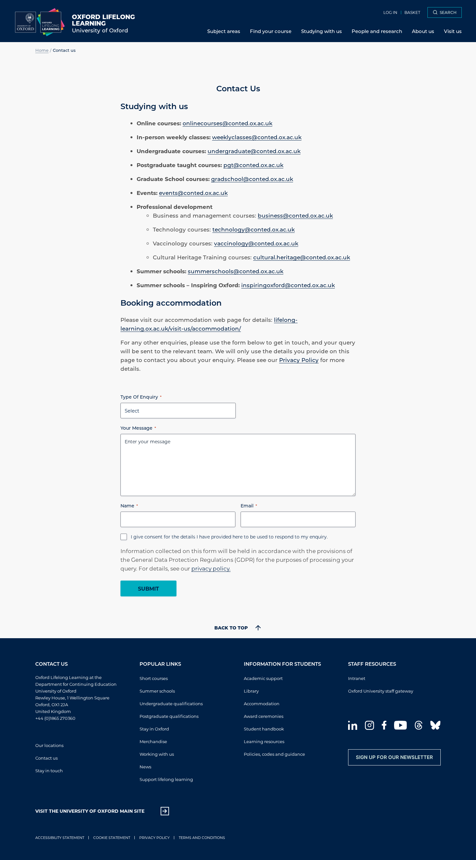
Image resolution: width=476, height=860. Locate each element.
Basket (412, 12)
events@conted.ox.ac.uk (193, 192)
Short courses (154, 678)
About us (423, 31)
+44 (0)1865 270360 (55, 718)
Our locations (49, 745)
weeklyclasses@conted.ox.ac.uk (256, 137)
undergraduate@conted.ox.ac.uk (254, 150)
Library (251, 691)
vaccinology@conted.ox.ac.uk (256, 243)
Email (249, 506)
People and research (377, 31)
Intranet (356, 678)
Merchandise (153, 741)
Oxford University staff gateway (380, 691)
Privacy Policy (299, 359)
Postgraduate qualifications (169, 716)
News (145, 766)
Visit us (453, 31)
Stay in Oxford (154, 728)
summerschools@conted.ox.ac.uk (235, 271)
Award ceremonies (263, 716)
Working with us (157, 754)
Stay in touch (49, 770)
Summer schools (157, 691)
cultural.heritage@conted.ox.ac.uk (301, 257)
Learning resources (264, 741)
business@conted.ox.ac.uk (295, 215)
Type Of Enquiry (141, 397)
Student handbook (264, 728)
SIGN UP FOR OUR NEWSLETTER (394, 757)
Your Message (138, 428)
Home (42, 50)
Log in (390, 12)
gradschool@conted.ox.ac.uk (252, 178)
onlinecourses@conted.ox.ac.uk (227, 123)
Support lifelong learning (166, 779)
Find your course (270, 31)
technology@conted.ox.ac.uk (253, 229)
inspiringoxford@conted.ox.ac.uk (288, 285)
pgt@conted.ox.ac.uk (253, 164)
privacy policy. (211, 568)
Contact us (46, 758)
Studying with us (321, 31)
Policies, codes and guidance (274, 754)
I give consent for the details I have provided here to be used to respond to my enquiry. (229, 537)
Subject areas (223, 31)
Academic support (263, 678)
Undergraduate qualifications (171, 703)
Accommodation (261, 703)
